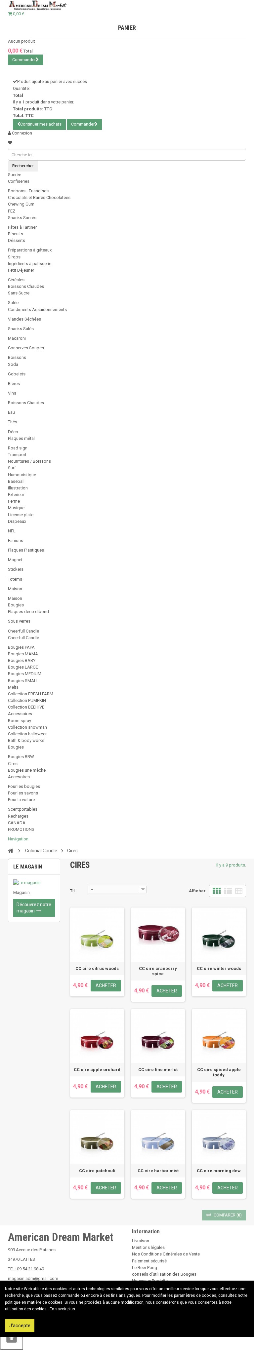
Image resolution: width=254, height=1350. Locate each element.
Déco (13, 431)
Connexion (21, 133)
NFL (12, 530)
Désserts (16, 240)
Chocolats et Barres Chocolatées (39, 197)
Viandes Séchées (24, 319)
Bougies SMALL (23, 680)
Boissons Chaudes (26, 286)
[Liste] (228, 891)
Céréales (16, 279)
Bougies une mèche (27, 770)
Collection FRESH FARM (30, 693)
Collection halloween (28, 733)
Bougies (16, 604)
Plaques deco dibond (28, 611)
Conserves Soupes (26, 347)
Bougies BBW (21, 756)
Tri (72, 890)
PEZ (11, 211)
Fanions (15, 540)
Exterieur (16, 494)
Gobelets (16, 373)
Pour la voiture (21, 799)
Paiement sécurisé (149, 1260)
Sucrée (14, 174)
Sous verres (19, 621)
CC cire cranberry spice (158, 971)
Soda (13, 364)
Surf (12, 467)
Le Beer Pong (144, 1267)
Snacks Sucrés (22, 217)
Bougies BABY (21, 660)
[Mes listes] (10, 142)
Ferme (14, 501)
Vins (12, 393)
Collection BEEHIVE (26, 707)
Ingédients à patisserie (29, 263)
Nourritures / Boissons (29, 461)
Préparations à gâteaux (30, 250)
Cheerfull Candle (23, 631)
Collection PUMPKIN (27, 700)
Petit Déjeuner (21, 270)
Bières (14, 383)
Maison (15, 588)
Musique (16, 507)
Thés (12, 421)
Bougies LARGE (23, 667)
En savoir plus (62, 1309)
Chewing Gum (21, 204)
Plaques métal (21, 438)
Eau (11, 412)
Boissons (17, 357)
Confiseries (18, 181)
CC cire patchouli (97, 1170)
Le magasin (27, 866)
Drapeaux (17, 521)
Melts (13, 687)
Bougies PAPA (21, 647)
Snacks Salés (21, 328)
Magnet (15, 559)
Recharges (18, 816)
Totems (15, 579)
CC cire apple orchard (97, 1069)
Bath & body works (26, 740)
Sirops (14, 256)
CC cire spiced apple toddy (219, 1072)
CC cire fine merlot (158, 1069)
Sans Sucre (18, 292)
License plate (20, 514)
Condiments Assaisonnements (37, 309)
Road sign (17, 447)
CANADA (16, 822)
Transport (17, 454)
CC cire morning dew (219, 1170)
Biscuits (15, 233)
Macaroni (17, 338)
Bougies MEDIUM (24, 673)
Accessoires (20, 713)
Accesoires (19, 776)
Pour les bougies (24, 786)
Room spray (19, 720)
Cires (13, 763)
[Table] (238, 891)
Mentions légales (148, 1247)
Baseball (16, 481)
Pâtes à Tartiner (22, 227)
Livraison (140, 1240)
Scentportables (22, 809)
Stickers (15, 569)
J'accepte (19, 1326)
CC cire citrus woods (97, 968)
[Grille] (217, 891)
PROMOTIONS (21, 829)
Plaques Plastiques (26, 550)
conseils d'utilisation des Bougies (164, 1274)
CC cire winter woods (219, 968)
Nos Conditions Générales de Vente (166, 1254)
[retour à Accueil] (10, 850)
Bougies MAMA (23, 653)
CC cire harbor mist (158, 1170)
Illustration (18, 487)
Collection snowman (27, 727)
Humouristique (22, 474)
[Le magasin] (34, 882)
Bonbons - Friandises (28, 190)
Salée (13, 302)
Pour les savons (23, 793)
